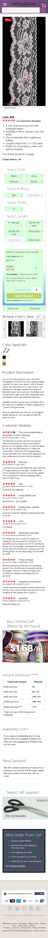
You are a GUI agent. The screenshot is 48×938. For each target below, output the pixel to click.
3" (14, 208)
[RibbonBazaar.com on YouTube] (38, 908)
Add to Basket (24, 296)
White (34, 181)
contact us (22, 741)
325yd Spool (34, 239)
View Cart (13, 308)
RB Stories (23, 923)
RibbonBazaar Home (10, 923)
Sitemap (32, 925)
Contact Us (16, 928)
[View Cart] (43, 4)
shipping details (17, 866)
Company (6, 928)
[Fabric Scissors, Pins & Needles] (24, 808)
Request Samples (38, 928)
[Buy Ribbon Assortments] (24, 646)
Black (14, 175)
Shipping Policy (33, 923)
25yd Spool (34, 231)
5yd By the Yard (13, 233)
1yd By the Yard (34, 224)
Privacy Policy (23, 925)
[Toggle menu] (5, 4)
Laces (31, 153)
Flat (14, 195)
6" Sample (14, 222)
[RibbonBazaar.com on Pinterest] (31, 908)
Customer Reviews (28, 120)
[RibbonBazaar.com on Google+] (24, 908)
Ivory (34, 175)
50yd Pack (14, 239)
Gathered (34, 195)
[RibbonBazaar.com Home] (24, 4)
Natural (14, 181)
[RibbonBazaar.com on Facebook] (10, 908)
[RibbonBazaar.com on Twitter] (17, 908)
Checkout (34, 308)
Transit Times (26, 928)
